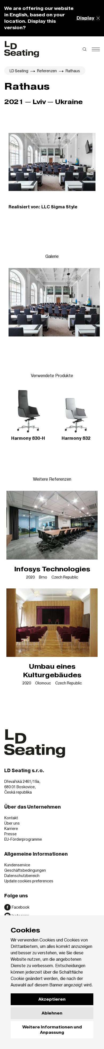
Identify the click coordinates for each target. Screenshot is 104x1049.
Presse (10, 833)
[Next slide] (84, 303)
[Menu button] (96, 49)
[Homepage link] (21, 49)
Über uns (12, 823)
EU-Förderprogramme (23, 839)
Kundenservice (17, 864)
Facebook (20, 907)
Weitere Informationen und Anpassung (52, 1030)
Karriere (11, 828)
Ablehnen (52, 1013)
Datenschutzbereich (21, 875)
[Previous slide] (19, 303)
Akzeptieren (52, 999)
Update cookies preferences (28, 880)
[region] (52, 303)
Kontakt (11, 817)
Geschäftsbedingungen (25, 870)
